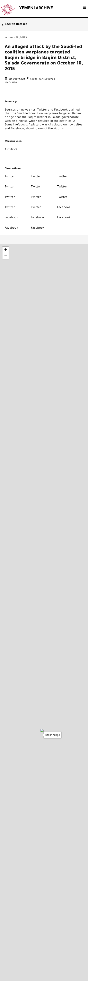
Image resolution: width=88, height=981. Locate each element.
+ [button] (5, 249)
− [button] (5, 255)
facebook (63, 207)
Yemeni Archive (36, 8)
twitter (10, 176)
